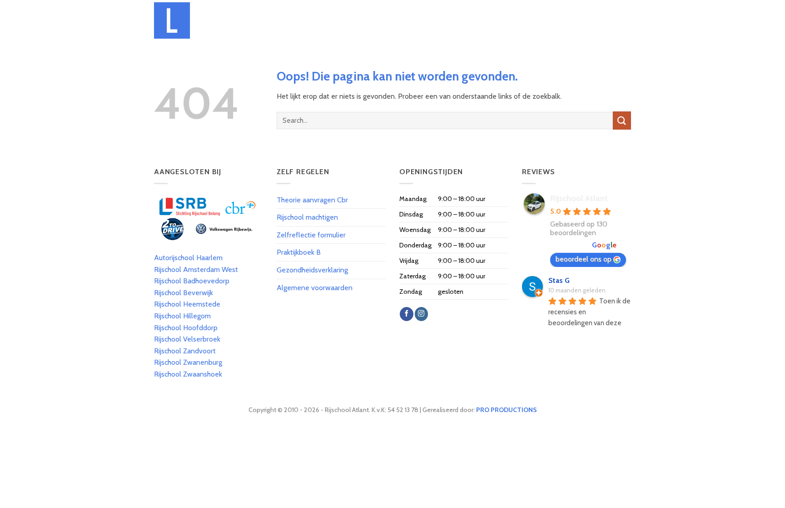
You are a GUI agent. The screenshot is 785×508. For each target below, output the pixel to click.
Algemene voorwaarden (315, 287)
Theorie (430, 20)
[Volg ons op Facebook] (406, 314)
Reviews (584, 20)
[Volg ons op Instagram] (421, 314)
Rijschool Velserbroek (187, 339)
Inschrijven (392, 20)
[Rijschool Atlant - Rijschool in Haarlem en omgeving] (203, 20)
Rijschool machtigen (307, 217)
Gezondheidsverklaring (312, 270)
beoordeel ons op (583, 259)
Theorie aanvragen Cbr (312, 200)
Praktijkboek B (299, 252)
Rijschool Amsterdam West (196, 269)
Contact (618, 20)
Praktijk (485, 20)
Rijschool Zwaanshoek (188, 374)
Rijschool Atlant (579, 198)
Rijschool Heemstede (187, 304)
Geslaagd (549, 20)
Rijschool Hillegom (182, 316)
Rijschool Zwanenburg (188, 362)
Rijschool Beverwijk (183, 292)
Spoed (516, 20)
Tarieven (353, 20)
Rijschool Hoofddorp (186, 327)
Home (286, 20)
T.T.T (457, 20)
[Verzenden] (622, 120)
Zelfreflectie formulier (311, 235)
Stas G (559, 280)
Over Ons (317, 20)
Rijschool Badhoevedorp (191, 281)
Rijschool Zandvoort (185, 351)
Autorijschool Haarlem (188, 257)
